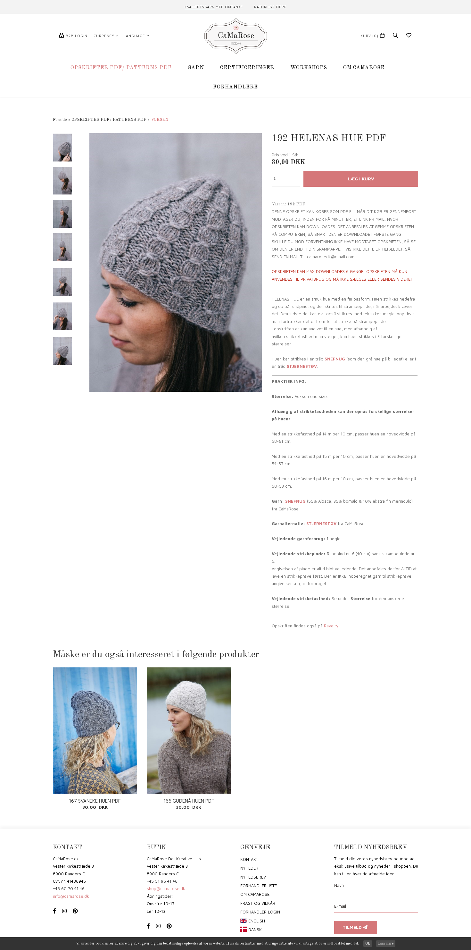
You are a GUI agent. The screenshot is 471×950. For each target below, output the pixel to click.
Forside (60, 120)
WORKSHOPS (308, 67)
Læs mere (385, 944)
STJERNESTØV (302, 366)
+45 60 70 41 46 (69, 888)
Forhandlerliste (258, 885)
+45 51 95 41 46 (162, 881)
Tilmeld (353, 927)
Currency (104, 36)
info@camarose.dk (71, 896)
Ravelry (331, 625)
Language (134, 36)
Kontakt (249, 859)
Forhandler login (260, 911)
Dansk (255, 929)
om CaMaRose (254, 894)
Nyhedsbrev (253, 877)
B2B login (76, 36)
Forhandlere (235, 87)
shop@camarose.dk (166, 888)
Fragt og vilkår (257, 903)
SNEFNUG (335, 358)
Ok (367, 944)
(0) (369, 36)
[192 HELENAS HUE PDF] (175, 262)
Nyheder (249, 868)
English (256, 920)
